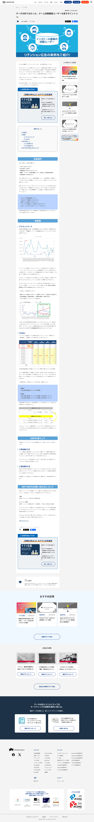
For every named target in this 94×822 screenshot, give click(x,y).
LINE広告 (47, 755)
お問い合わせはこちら (24, 520)
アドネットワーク (29, 137)
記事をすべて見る (47, 637)
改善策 (23, 134)
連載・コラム (37, 755)
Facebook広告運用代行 (76, 753)
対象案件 (24, 132)
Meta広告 (36, 772)
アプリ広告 (47, 762)
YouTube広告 (37, 770)
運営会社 (44, 816)
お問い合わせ (85, 2)
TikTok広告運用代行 (76, 762)
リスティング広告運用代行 (63, 762)
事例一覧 (36, 781)
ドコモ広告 (36, 760)
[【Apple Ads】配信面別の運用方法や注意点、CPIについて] (69, 134)
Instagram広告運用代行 (77, 755)
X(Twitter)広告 (48, 753)
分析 (60, 758)
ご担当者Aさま (28, 143)
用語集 (46, 772)
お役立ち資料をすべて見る (47, 687)
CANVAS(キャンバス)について (32, 816)
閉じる (39, 129)
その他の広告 (48, 765)
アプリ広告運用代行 (76, 765)
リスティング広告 (38, 762)
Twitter (27, 139)
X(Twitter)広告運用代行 (77, 758)
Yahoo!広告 (36, 767)
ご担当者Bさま (28, 145)
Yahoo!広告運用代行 (62, 767)
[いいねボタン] (20, 530)
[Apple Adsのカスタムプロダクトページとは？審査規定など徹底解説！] (69, 118)
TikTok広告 (47, 758)
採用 (61, 2)
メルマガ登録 (68, 2)
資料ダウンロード (30, 728)
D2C (35, 2)
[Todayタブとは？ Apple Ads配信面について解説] (69, 100)
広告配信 (61, 755)
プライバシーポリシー (54, 816)
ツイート (68, 21)
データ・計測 (48, 770)
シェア (75, 21)
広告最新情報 (37, 753)
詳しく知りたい (48, 118)
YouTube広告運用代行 (62, 770)
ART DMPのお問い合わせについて (30, 148)
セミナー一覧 (60, 781)
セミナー (56, 2)
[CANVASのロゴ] (8, 2)
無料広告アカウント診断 (63, 760)
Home (17, 7)
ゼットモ (37, 758)
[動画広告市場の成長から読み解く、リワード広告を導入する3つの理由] (69, 83)
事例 (51, 2)
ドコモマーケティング (62, 753)
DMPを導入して (25, 141)
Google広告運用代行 (62, 765)
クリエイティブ (48, 767)
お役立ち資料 (76, 2)
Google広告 (36, 765)
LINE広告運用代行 (75, 760)
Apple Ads (47, 760)
